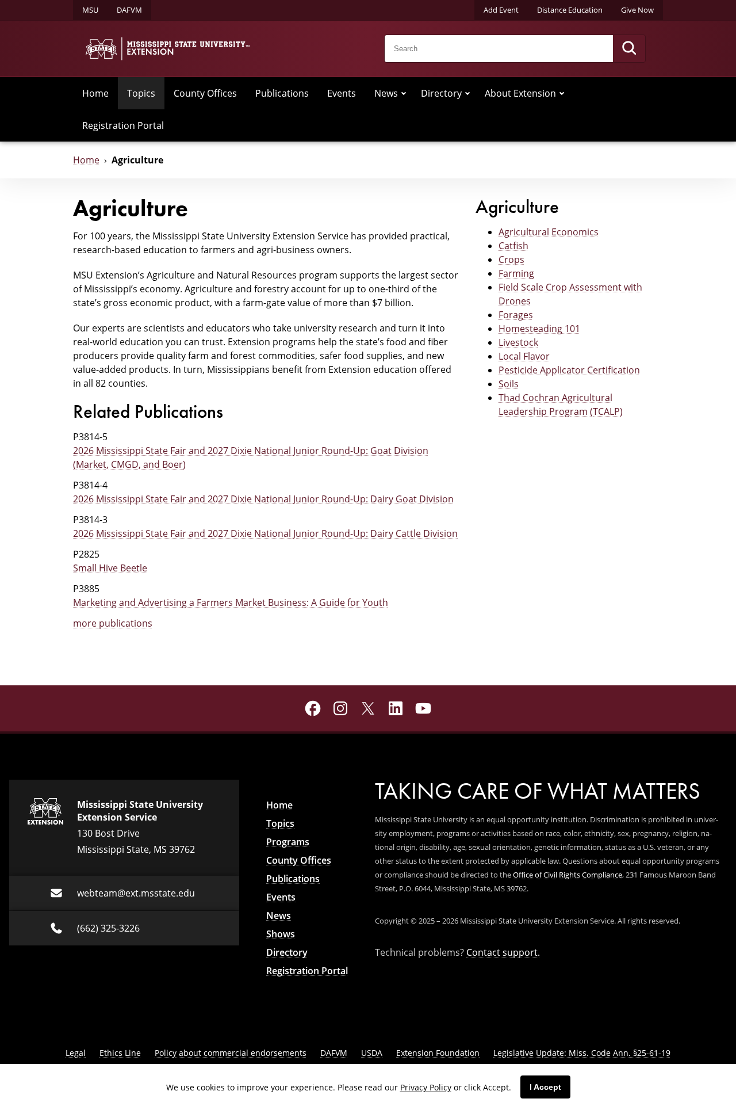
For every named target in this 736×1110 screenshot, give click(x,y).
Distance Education (570, 10)
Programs (287, 842)
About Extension (520, 93)
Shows (280, 934)
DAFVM (129, 10)
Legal (76, 1052)
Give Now (637, 10)
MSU (90, 10)
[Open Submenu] (403, 93)
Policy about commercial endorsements (230, 1052)
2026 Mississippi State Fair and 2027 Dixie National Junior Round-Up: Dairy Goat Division (263, 499)
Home (95, 93)
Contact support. (503, 952)
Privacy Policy (425, 1087)
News (386, 93)
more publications (112, 623)
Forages (516, 314)
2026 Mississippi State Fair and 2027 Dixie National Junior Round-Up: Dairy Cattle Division (265, 533)
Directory (441, 93)
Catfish (513, 245)
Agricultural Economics (549, 232)
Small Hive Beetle (110, 568)
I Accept (545, 1087)
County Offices (205, 93)
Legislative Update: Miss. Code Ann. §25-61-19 (581, 1052)
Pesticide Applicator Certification (569, 370)
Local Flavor (524, 356)
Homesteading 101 (539, 328)
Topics (141, 93)
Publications (282, 93)
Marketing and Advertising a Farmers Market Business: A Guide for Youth (230, 602)
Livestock (518, 342)
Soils (509, 383)
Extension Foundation (438, 1052)
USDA (371, 1052)
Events (341, 93)
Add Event (501, 10)
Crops (511, 259)
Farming (516, 273)
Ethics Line (120, 1052)
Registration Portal (123, 125)
